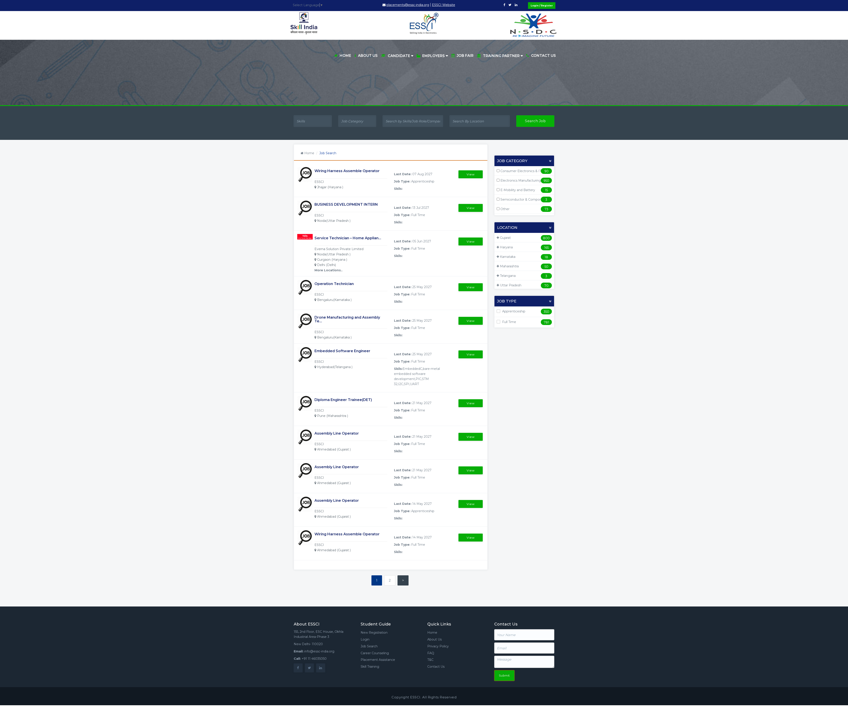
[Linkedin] (516, 5)
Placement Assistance (378, 660)
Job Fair (465, 55)
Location (507, 228)
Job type (506, 301)
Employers (433, 56)
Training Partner (501, 56)
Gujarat (505, 238)
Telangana (508, 276)
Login (365, 639)
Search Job (535, 121)
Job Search (369, 646)
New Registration (374, 633)
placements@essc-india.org (407, 5)
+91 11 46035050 (314, 659)
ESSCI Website (443, 5)
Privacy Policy (438, 646)
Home (345, 55)
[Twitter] (510, 5)
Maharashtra (509, 266)
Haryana (506, 247)
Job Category (512, 161)
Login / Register (542, 5)
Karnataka (507, 257)
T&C (430, 660)
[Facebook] (504, 5)
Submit (504, 675)
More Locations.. (328, 270)
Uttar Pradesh (510, 285)
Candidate (399, 56)
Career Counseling (375, 653)
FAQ (430, 653)
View (471, 174)
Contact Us (543, 55)
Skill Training (370, 667)
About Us (368, 55)
